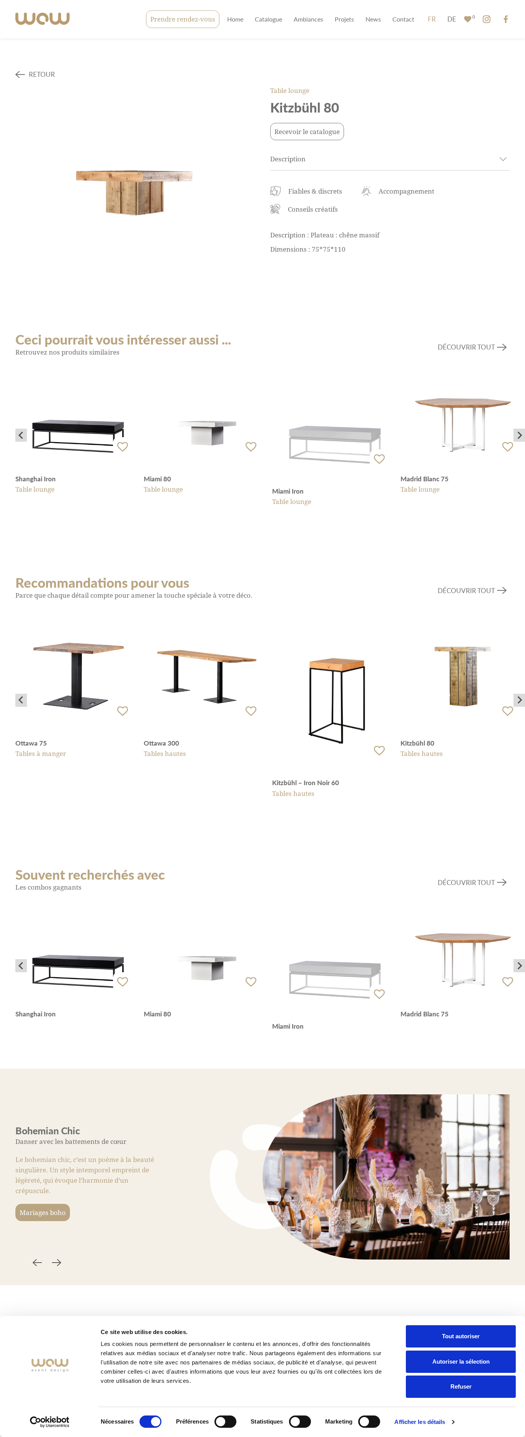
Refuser (461, 1386)
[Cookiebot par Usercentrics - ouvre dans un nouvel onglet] (49, 1422)
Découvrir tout (466, 346)
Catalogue (268, 19)
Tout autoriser (461, 1336)
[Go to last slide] (21, 435)
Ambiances (308, 19)
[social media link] (486, 19)
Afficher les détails (419, 1422)
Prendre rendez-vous (182, 19)
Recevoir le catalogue (307, 131)
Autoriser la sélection (461, 1361)
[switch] (225, 1421)
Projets (344, 19)
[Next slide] (519, 435)
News (373, 19)
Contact (403, 19)
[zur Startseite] (42, 19)
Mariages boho (43, 1212)
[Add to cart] (122, 446)
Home (235, 19)
